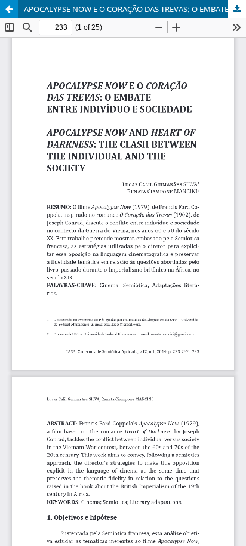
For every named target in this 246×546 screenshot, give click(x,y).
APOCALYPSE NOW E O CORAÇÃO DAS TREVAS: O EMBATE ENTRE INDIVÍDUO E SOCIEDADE (135, 9)
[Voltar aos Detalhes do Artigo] (9, 9)
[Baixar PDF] (237, 9)
